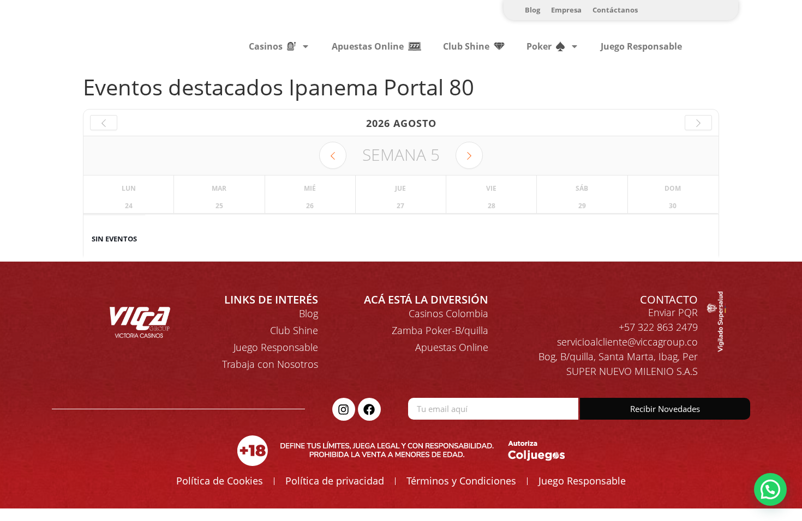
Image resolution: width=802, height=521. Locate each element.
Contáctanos (615, 10)
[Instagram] (343, 409)
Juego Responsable (641, 46)
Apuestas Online (451, 347)
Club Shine (294, 330)
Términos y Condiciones (461, 480)
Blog (532, 10)
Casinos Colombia (448, 313)
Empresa (566, 10)
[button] (770, 489)
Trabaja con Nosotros (270, 364)
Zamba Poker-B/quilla (440, 330)
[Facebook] (369, 409)
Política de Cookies (219, 480)
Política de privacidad (334, 480)
